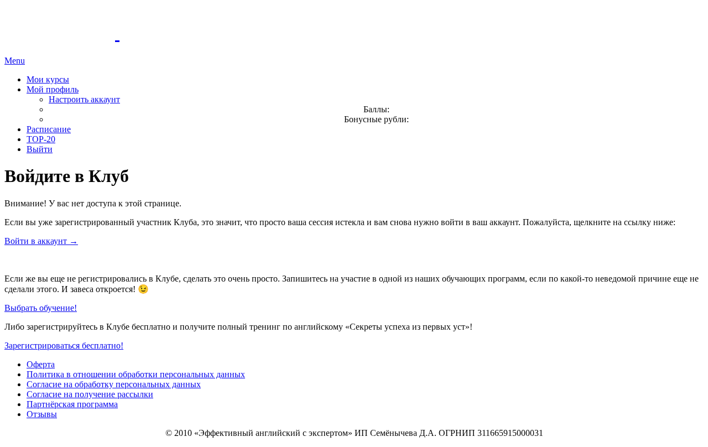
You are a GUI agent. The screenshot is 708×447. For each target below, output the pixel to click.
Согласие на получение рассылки (90, 394)
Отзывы (42, 414)
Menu (14, 60)
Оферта (41, 364)
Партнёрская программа (72, 404)
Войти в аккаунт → (41, 241)
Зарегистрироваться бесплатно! (63, 345)
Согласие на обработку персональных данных (114, 384)
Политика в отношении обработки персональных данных (136, 374)
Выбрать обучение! (40, 308)
